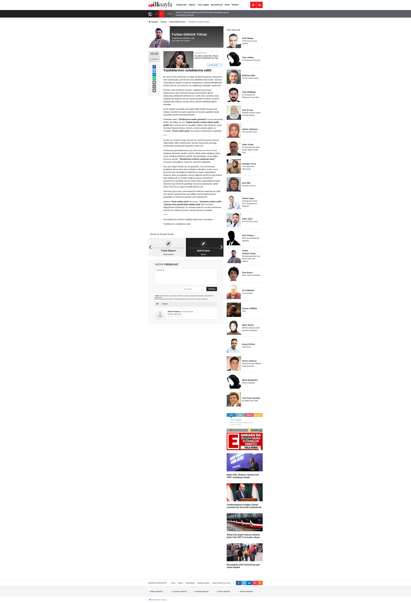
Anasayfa (154, 22)
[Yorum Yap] (154, 90)
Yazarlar (164, 22)
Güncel (192, 5)
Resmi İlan (181, 5)
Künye (173, 583)
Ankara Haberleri (156, 591)
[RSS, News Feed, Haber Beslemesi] (260, 583)
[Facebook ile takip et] (238, 583)
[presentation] (156, 14)
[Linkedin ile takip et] (249, 583)
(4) (178, 317)
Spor (227, 5)
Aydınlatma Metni (203, 583)
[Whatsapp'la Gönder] (154, 78)
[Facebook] (154, 66)
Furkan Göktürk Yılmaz (177, 22)
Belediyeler (217, 5)
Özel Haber (203, 5)
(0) (183, 317)
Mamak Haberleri (246, 591)
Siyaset (235, 5)
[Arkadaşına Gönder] (154, 82)
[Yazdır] (154, 86)
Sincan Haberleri (224, 591)
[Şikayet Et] (214, 317)
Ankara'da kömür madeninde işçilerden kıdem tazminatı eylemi (199, 14)
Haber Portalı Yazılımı (159, 600)
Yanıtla (171, 317)
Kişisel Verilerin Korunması (221, 583)
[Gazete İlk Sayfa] (160, 5)
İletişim (180, 583)
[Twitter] (154, 70)
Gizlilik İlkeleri (190, 583)
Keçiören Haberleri (180, 591)
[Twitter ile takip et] (244, 583)
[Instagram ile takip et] (254, 583)
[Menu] (253, 5)
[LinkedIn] (154, 74)
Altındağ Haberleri (202, 591)
